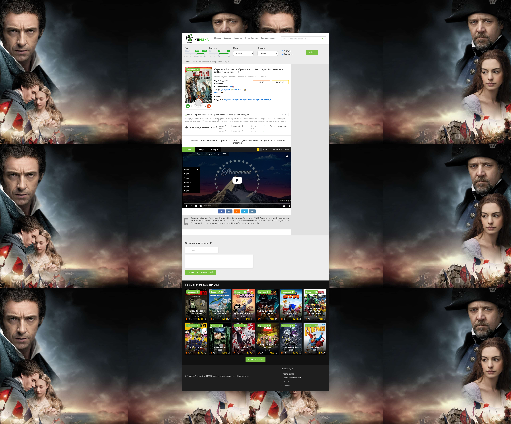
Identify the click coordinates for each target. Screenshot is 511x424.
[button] (278, 129)
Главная (286, 385)
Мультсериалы (256, 99)
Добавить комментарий (201, 272)
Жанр (235, 48)
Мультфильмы (251, 38)
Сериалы (238, 38)
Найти (312, 52)
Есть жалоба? (282, 149)
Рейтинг (213, 48)
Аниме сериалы (268, 38)
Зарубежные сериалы (232, 99)
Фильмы (227, 38)
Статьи (286, 381)
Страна (261, 48)
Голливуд (267, 99)
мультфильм (225, 89)
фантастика (238, 89)
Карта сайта (288, 374)
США (230, 86)
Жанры (217, 38)
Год (186, 48)
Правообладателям (292, 377)
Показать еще (255, 359)
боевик (217, 92)
